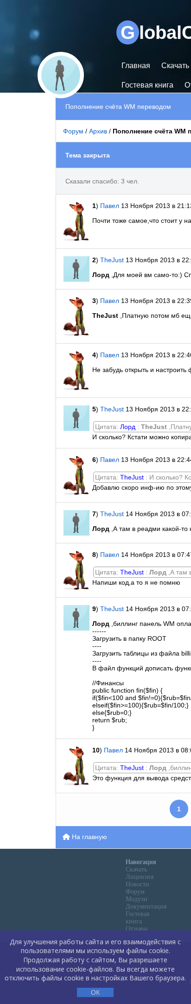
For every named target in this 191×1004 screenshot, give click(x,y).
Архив (98, 131)
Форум (73, 131)
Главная (135, 65)
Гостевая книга (147, 85)
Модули (136, 899)
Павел (110, 205)
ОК (95, 992)
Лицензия (139, 876)
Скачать (136, 869)
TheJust (112, 260)
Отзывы (136, 928)
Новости (137, 884)
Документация (146, 906)
